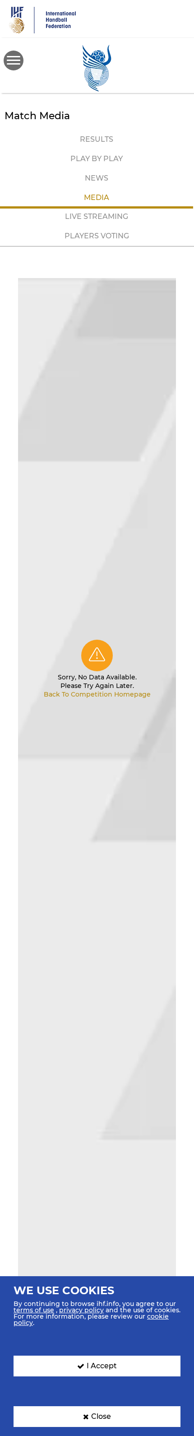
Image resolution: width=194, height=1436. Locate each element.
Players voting (97, 236)
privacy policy (81, 1310)
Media (96, 197)
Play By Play (96, 158)
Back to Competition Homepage (97, 694)
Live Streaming (96, 216)
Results (96, 139)
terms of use (34, 1310)
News (96, 178)
